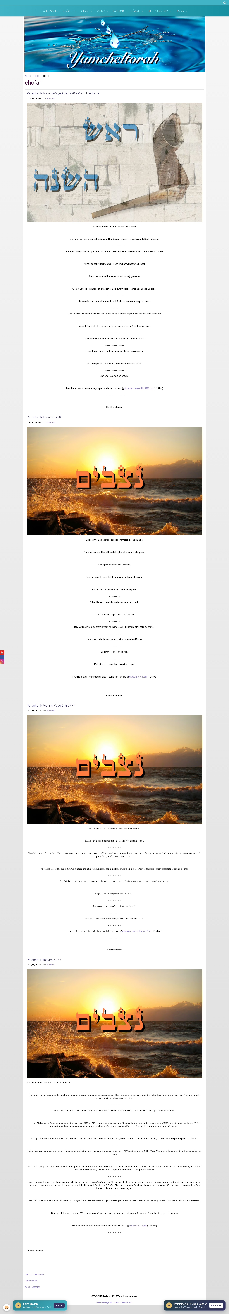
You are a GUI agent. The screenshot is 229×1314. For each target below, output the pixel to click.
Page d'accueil (50, 11)
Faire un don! (31, 1280)
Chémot (85, 11)
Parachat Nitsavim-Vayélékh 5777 (51, 706)
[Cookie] (6, 1307)
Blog (37, 76)
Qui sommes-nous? (34, 1274)
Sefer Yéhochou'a (158, 11)
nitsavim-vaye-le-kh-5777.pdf (136, 931)
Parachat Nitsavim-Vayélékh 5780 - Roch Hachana (63, 93)
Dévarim (136, 11)
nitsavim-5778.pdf (138, 677)
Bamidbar (118, 11)
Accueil (28, 76)
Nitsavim (51, 98)
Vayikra (101, 11)
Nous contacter (32, 1287)
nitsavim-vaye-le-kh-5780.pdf (138, 388)
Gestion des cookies (123, 1302)
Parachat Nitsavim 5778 (44, 417)
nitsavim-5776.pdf (138, 1225)
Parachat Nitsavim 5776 (44, 960)
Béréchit (68, 11)
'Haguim (180, 11)
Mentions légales (104, 1302)
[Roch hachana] (114, 162)
